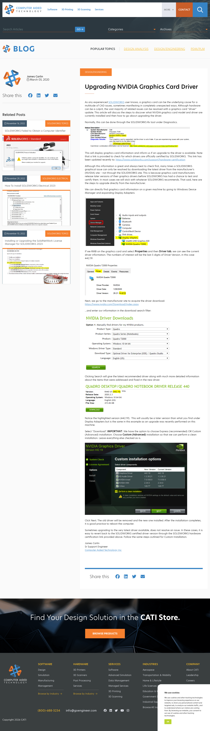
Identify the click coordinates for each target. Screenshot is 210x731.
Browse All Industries (154, 707)
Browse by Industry (48, 693)
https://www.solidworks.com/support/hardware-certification (150, 159)
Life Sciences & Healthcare (157, 686)
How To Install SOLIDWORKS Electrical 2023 (30, 185)
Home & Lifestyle (152, 680)
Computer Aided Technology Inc (103, 550)
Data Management (118, 680)
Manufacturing (46, 680)
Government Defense (154, 696)
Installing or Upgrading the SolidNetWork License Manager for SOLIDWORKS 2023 (33, 242)
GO (79, 29)
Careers (190, 680)
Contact (184, 9)
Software (52, 9)
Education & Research (155, 691)
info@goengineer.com (81, 711)
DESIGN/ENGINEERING (169, 49)
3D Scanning (84, 9)
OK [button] (168, 722)
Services (99, 9)
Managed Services (118, 686)
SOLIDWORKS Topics (57, 123)
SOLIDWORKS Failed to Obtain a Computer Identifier (35, 130)
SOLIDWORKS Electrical (55, 178)
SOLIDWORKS (116, 102)
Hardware (80, 664)
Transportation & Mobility (157, 675)
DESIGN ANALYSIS (136, 49)
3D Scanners (80, 675)
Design (42, 669)
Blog (24, 49)
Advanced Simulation (119, 675)
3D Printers (79, 669)
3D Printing (67, 9)
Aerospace (148, 669)
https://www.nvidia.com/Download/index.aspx (112, 304)
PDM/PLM (198, 49)
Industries (150, 664)
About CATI (192, 669)
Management (45, 686)
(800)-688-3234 (49, 711)
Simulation (43, 675)
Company (193, 664)
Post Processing (82, 680)
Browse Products (105, 633)
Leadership (192, 675)
